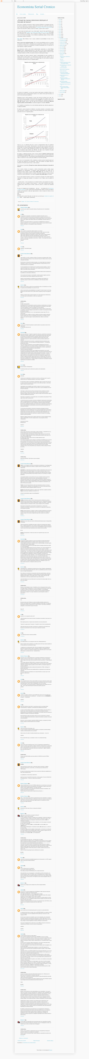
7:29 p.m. (22, 809)
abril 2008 (62, 51)
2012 (60, 31)
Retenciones (36, 201)
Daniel (22, 374)
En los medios (23, 14)
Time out (61, 59)
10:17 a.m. (22, 535)
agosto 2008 (62, 45)
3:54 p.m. (22, 225)
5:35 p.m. (22, 328)
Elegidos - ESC (24, 201)
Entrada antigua (50, 1040)
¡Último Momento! (63, 70)
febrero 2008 (62, 90)
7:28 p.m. (22, 370)
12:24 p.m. (22, 636)
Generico (22, 285)
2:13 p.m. (22, 1016)
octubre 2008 (62, 42)
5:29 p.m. (22, 319)
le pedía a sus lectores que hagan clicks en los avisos (37, 32)
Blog (37, 14)
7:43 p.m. (22, 886)
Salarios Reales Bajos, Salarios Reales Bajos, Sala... (64, 87)
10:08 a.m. (22, 494)
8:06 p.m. (22, 426)
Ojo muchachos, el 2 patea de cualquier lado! (65, 66)
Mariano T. (23, 813)
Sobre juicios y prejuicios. (64, 69)
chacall (22, 693)
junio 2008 (62, 48)
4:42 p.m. (22, 758)
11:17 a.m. (22, 968)
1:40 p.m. (22, 675)
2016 (60, 24)
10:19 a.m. (22, 563)
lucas (22, 857)
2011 (60, 32)
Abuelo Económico (24, 207)
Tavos (22, 323)
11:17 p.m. (22, 1035)
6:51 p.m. (22, 861)
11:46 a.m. (22, 581)
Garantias (61, 54)
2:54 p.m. (22, 210)
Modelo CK (32, 201)
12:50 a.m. (22, 459)
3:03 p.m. (22, 689)
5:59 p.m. (22, 361)
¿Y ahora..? (62, 60)
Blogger (50, 1050)
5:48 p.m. (22, 879)
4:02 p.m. (22, 243)
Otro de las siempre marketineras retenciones (65, 82)
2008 (60, 37)
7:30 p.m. (22, 834)
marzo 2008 (62, 53)
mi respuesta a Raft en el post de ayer (44, 27)
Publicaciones (31, 14)
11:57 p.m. (22, 453)
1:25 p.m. (22, 652)
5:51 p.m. (22, 779)
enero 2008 (62, 92)
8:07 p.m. (22, 904)
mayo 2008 (62, 50)
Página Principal (36, 1040)
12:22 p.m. (22, 629)
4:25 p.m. (22, 281)
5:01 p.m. (22, 297)
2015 (60, 26)
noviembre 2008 (63, 40)
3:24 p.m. (22, 739)
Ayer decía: (19, 38)
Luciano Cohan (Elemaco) (26, 253)
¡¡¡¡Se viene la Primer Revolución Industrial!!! (64, 73)
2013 (60, 29)
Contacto (42, 14)
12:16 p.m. (22, 610)
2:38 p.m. (22, 1025)
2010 (60, 34)
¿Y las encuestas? (63, 67)
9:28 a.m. (22, 930)
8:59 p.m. (22, 853)
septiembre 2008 (63, 43)
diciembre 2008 (63, 38)
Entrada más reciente (22, 1040)
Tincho (22, 365)
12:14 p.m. (22, 594)
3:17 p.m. (22, 723)
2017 (60, 22)
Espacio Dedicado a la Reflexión (64, 76)
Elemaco (28, 201)
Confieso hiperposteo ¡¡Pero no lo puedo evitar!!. (65, 63)
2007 (60, 94)
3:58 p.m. (22, 750)
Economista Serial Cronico (36, 6)
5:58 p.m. (22, 792)
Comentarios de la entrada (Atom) (29, 1042)
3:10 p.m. (22, 701)
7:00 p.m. (22, 802)
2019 (60, 21)
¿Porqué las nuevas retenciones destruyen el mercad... (65, 78)
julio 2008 (62, 47)
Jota (21, 229)
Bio (17, 14)
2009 (60, 35)
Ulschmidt (23, 332)
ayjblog (22, 865)
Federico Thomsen (24, 656)
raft (21, 214)
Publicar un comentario (23, 1038)
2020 (60, 19)
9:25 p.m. (22, 986)
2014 (60, 27)
